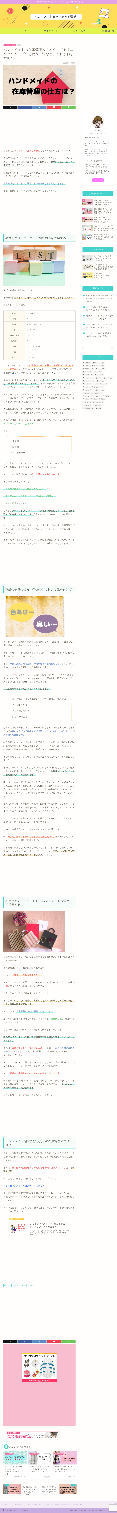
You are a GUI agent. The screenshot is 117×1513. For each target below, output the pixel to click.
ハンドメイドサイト (101, 384)
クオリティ (89, 375)
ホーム (23, 31)
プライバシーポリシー (12, 1510)
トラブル (108, 378)
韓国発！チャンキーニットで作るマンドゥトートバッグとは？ (99, 317)
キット (98, 372)
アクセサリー (89, 369)
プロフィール (51, 31)
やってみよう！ (99, 365)
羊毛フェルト (89, 408)
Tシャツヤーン (99, 362)
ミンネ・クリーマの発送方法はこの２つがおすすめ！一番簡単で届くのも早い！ (99, 298)
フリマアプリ (89, 390)
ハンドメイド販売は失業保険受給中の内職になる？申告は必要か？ (99, 334)
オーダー (8, 1285)
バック (87, 387)
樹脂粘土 (88, 405)
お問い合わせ (78, 31)
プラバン (100, 390)
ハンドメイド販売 (10, 45)
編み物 (98, 405)
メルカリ (16, 1285)
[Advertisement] (39, 130)
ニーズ (101, 381)
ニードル (88, 384)
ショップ (100, 375)
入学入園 (108, 396)
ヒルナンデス (98, 387)
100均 (87, 362)
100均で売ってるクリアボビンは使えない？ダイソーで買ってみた (99, 326)
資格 (99, 408)
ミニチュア (88, 393)
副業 (95, 399)
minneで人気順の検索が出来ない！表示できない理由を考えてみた (99, 308)
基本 (24, 1285)
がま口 (87, 365)
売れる (31, 1285)
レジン (98, 396)
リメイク (88, 396)
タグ (99, 378)
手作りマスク (99, 402)
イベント (100, 369)
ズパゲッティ (89, 378)
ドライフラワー (89, 381)
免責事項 (25, 1510)
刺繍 (87, 399)
